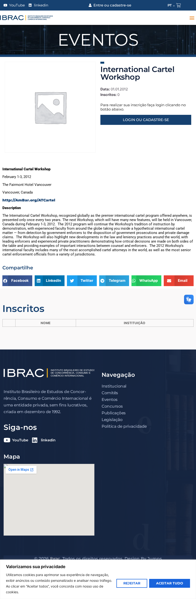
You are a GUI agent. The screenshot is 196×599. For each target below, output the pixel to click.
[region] (98, 579)
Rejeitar (131, 583)
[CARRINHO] (178, 5)
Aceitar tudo (169, 583)
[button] (192, 18)
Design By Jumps (143, 558)
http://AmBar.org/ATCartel (28, 200)
